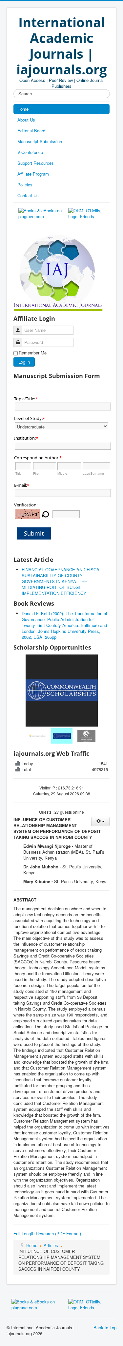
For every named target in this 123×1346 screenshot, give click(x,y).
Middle (62, 473)
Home (23, 109)
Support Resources (35, 163)
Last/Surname (93, 473)
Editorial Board (31, 130)
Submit (34, 533)
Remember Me (33, 353)
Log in (24, 362)
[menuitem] (37, 736)
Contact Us (28, 195)
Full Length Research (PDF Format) (47, 1233)
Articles (51, 1245)
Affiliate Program (33, 174)
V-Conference (30, 152)
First (36, 473)
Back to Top (104, 1327)
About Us (26, 120)
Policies (24, 184)
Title (18, 473)
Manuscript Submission (39, 141)
